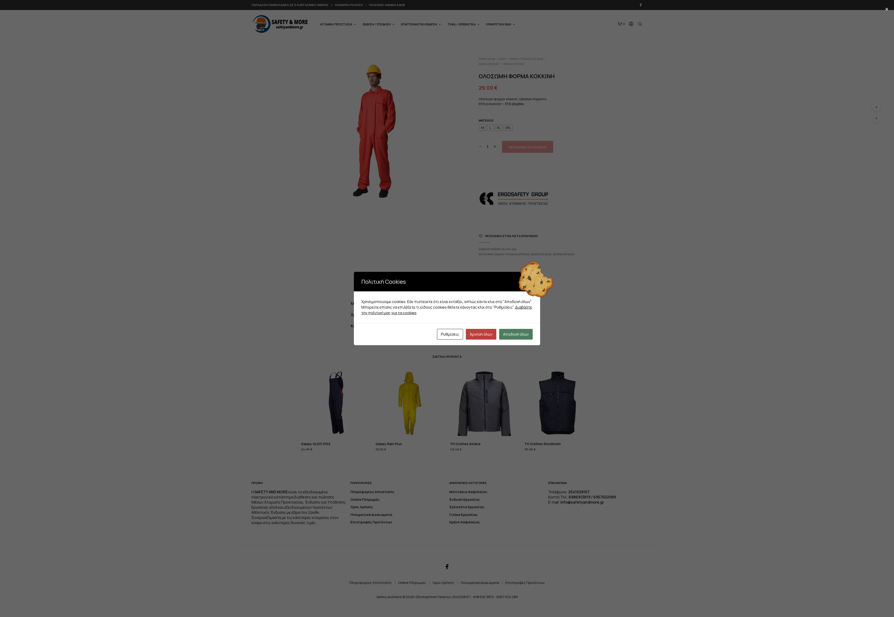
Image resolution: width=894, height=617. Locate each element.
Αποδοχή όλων (516, 334)
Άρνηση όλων (481, 334)
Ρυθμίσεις (450, 334)
